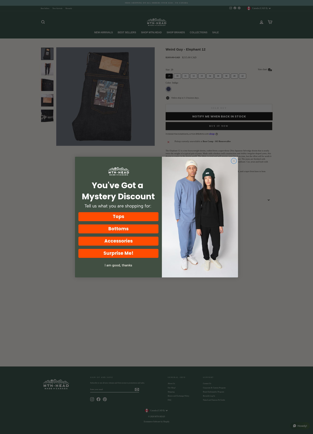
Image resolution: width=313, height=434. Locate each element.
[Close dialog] (234, 161)
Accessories (118, 241)
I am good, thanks (118, 265)
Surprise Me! (119, 253)
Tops (118, 216)
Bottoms (118, 229)
